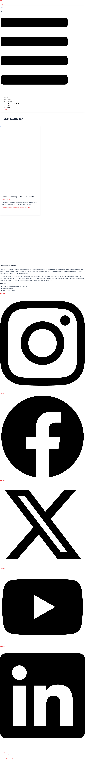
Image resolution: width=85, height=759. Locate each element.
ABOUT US (7, 92)
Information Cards (13, 106)
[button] (34, 50)
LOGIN (6, 98)
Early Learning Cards (13, 103)
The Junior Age (4, 4)
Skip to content (4, 1)
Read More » (16, 207)
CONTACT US (7, 94)
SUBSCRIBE (7, 108)
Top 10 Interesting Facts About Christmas (19, 197)
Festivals (4, 199)
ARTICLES (7, 96)
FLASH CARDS (8, 102)
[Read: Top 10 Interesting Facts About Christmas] (20, 193)
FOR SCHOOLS (8, 100)
